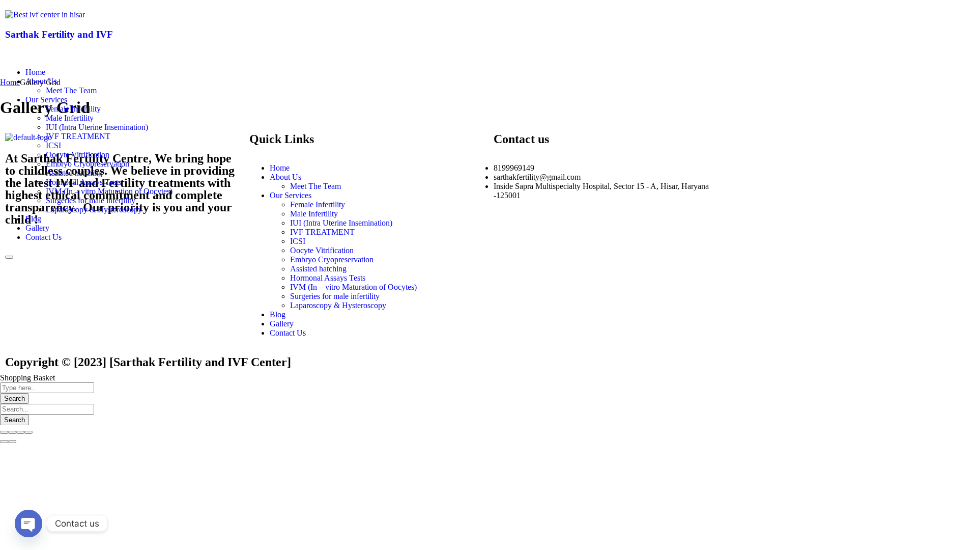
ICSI (53, 145)
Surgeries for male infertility (90, 200)
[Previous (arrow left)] (4, 441)
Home (35, 72)
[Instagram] (588, 23)
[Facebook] (506, 23)
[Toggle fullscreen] (20, 432)
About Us (41, 81)
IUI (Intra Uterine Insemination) (97, 127)
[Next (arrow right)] (12, 441)
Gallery (37, 228)
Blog (33, 218)
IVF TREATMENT (78, 136)
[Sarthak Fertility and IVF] (45, 14)
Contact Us (43, 237)
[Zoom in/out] (28, 432)
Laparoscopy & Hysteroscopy (94, 209)
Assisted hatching (74, 173)
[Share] (12, 432)
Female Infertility (73, 108)
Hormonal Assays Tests (83, 182)
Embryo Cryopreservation (87, 163)
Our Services (46, 99)
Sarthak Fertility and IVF (59, 34)
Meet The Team (71, 90)
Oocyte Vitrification (77, 154)
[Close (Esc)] (4, 432)
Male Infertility (70, 118)
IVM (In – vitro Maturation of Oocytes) (109, 191)
